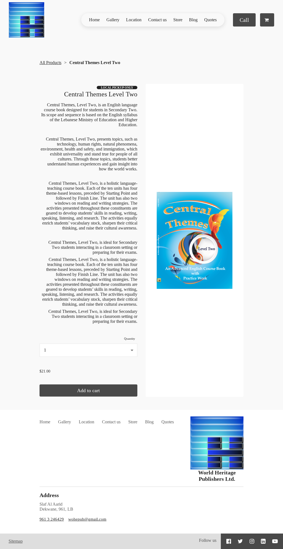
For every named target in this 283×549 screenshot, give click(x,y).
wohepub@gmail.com (87, 519)
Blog (193, 19)
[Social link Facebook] (228, 541)
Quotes (210, 19)
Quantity (129, 338)
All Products (50, 62)
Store (177, 19)
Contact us (157, 19)
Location (134, 19)
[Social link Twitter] (240, 541)
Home (94, 19)
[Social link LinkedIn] (263, 541)
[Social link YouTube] (275, 541)
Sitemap (16, 541)
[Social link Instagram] (252, 541)
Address (49, 495)
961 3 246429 (52, 519)
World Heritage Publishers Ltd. (217, 475)
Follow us (207, 540)
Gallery (112, 19)
